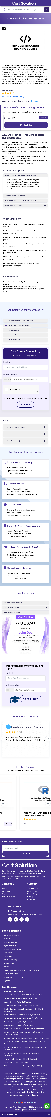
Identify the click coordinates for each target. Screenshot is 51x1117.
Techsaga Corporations (25, 1110)
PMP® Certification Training (13, 991)
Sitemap (30, 897)
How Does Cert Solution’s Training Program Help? (20, 200)
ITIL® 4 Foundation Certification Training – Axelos (21, 1005)
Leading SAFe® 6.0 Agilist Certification (17, 1002)
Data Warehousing (10, 942)
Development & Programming (14, 977)
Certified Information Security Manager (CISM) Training (23, 1018)
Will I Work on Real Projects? (14, 441)
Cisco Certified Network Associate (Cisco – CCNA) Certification (26, 1038)
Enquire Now (25, 404)
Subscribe (25, 853)
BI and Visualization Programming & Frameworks (21, 970)
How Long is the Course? (11, 607)
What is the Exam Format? (12, 612)
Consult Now (30, 698)
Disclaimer (31, 899)
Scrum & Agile (9, 956)
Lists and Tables (14, 330)
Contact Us (6, 891)
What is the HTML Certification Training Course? (20, 175)
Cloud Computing (10, 960)
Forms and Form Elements (17, 335)
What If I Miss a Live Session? (15, 434)
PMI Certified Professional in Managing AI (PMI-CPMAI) (23, 1066)
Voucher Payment (8, 897)
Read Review (8, 90)
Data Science (8, 939)
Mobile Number (10, 374)
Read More (14, 878)
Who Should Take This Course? (15, 196)
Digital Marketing (10, 946)
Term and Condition (34, 888)
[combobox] (7, 379)
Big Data (7, 981)
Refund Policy (32, 891)
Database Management (12, 949)
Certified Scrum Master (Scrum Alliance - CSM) (20, 998)
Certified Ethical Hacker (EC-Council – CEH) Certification (24, 1029)
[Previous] (3, 738)
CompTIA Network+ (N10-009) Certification (19, 1025)
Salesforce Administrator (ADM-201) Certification (21, 1059)
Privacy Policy (32, 894)
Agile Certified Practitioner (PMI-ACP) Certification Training (24, 995)
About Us (5, 888)
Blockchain (8, 953)
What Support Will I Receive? (14, 205)
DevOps (6, 967)
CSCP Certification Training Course (16, 1062)
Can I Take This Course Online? (15, 427)
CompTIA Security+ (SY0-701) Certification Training (22, 1022)
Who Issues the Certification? (13, 603)
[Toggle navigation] (46, 9)
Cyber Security (9, 963)
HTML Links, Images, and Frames (19, 325)
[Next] (48, 738)
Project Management (11, 935)
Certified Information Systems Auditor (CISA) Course (22, 1015)
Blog (3, 894)
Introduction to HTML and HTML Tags (21, 320)
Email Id (6, 362)
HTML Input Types (14, 340)
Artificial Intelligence (11, 974)
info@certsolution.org (17, 911)
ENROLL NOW (26, 125)
